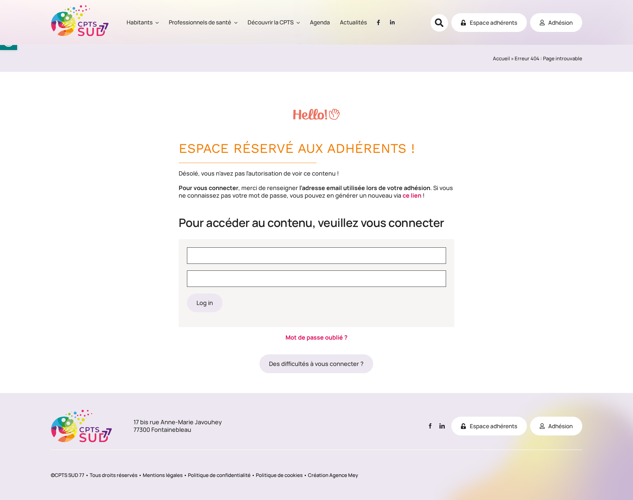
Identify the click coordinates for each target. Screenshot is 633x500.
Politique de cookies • (281, 475)
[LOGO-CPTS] (80, 8)
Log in (204, 303)
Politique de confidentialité (219, 475)
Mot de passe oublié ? (316, 337)
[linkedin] (442, 426)
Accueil (501, 58)
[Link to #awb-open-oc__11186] (439, 23)
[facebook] (430, 426)
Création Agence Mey (333, 475)
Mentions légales (163, 475)
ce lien (412, 195)
